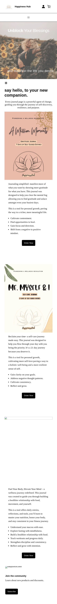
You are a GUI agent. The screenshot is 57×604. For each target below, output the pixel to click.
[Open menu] (28, 17)
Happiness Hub (23, 6)
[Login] (43, 6)
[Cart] (49, 6)
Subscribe (11, 591)
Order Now (28, 243)
